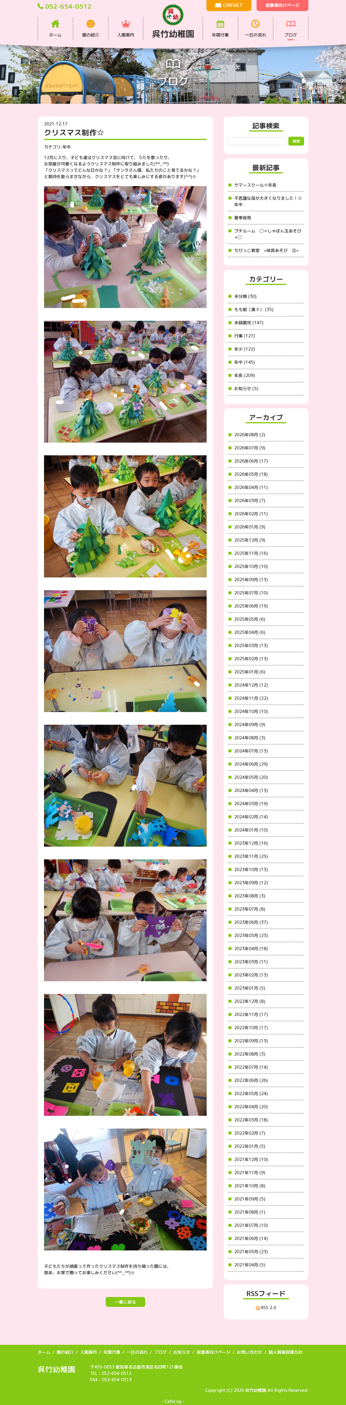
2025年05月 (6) (249, 619)
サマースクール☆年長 (255, 185)
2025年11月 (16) (251, 553)
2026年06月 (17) (251, 461)
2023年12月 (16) (251, 843)
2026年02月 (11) (251, 514)
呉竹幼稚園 (56, 1369)
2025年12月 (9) (249, 540)
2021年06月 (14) (251, 1238)
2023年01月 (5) (249, 988)
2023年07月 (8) (249, 909)
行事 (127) (244, 336)
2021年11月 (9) (249, 1173)
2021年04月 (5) (249, 1265)
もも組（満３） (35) (254, 309)
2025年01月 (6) (249, 672)
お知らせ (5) (246, 389)
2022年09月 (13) (251, 1041)
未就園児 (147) (248, 323)
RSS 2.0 (268, 1308)
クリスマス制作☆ (74, 132)
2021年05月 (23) (251, 1252)
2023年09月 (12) (251, 883)
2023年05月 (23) (251, 935)
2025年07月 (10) (251, 593)
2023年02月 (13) (251, 975)
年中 (66, 147)
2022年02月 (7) (249, 1133)
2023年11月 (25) (251, 856)
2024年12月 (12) (251, 685)
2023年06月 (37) (251, 922)
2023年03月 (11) (251, 962)
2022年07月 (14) (251, 1067)
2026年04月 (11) (251, 487)
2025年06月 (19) (251, 606)
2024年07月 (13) (251, 751)
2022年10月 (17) (251, 1028)
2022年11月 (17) (251, 1014)
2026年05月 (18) (251, 474)
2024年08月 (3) (249, 738)
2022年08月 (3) (249, 1054)
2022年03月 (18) (251, 1120)
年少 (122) (244, 349)
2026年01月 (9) (249, 527)
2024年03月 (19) (251, 804)
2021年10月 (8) (249, 1186)
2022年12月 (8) (249, 1001)
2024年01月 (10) (251, 830)
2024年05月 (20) (251, 777)
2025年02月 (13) (251, 659)
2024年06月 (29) (251, 764)
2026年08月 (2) (249, 435)
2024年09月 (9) (249, 725)
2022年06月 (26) (251, 1080)
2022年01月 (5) (249, 1146)
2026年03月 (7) (249, 501)
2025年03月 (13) (251, 645)
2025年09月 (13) (251, 580)
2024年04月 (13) (251, 790)
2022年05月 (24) (251, 1094)
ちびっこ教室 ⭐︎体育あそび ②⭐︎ (266, 250)
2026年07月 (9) (249, 448)
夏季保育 (242, 218)
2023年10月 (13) (251, 870)
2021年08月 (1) (249, 1212)
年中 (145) (244, 362)
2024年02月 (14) (251, 817)
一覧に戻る (125, 1302)
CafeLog (173, 1401)
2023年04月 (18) (251, 949)
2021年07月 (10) (251, 1225)
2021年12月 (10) (251, 1159)
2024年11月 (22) (251, 698)
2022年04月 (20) (251, 1107)
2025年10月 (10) (251, 566)
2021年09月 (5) (249, 1199)
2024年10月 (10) (251, 711)
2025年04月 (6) (249, 632)
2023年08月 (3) (249, 896)
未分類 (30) (245, 296)
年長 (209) (244, 375)
